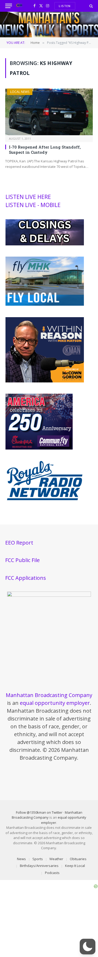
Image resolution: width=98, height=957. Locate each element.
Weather (56, 858)
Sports (37, 858)
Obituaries (78, 858)
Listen (65, 6)
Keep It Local (75, 865)
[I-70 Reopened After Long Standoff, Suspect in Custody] (49, 111)
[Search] (90, 6)
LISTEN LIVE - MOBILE (33, 205)
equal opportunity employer (55, 702)
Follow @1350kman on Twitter (39, 812)
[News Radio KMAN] (19, 6)
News (21, 858)
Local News (19, 92)
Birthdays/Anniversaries (39, 865)
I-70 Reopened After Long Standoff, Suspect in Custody (45, 149)
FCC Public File (22, 560)
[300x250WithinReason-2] (44, 381)
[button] (87, 946)
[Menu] (8, 6)
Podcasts (52, 872)
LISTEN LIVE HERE (28, 196)
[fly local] (44, 304)
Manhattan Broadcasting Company (49, 695)
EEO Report (19, 542)
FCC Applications (25, 577)
